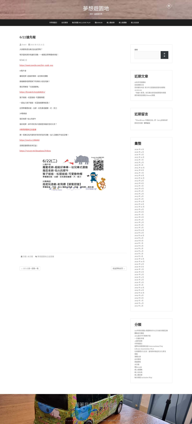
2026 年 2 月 (139, 155)
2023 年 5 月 (139, 191)
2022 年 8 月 (139, 212)
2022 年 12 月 (139, 202)
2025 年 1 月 (139, 165)
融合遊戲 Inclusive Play (81, 23)
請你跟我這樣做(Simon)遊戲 (145, 95)
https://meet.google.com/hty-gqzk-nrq (36, 65)
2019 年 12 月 (139, 288)
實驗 (136, 354)
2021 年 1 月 (139, 256)
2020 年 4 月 (139, 277)
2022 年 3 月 (139, 225)
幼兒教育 (65, 23)
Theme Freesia (100, 421)
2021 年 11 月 (139, 233)
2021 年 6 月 (139, 246)
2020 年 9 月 (139, 264)
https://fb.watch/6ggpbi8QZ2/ (32, 92)
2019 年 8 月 (139, 298)
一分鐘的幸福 (139, 338)
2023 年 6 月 (139, 189)
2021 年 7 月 (139, 243)
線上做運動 (123, 23)
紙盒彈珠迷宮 (119, 268)
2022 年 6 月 (139, 217)
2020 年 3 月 (139, 280)
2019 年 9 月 (139, 295)
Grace (23, 45)
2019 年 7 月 (139, 301)
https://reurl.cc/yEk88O (29, 140)
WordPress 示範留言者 (144, 120)
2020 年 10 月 (139, 262)
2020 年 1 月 (139, 285)
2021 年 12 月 (139, 230)
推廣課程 (138, 362)
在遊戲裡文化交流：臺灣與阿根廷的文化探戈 (150, 351)
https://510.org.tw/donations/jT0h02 (35, 151)
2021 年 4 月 (139, 251)
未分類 (30, 256)
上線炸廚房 (138, 341)
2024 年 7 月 (139, 173)
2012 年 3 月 (139, 306)
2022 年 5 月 (139, 220)
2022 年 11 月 (139, 204)
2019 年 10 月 (139, 293)
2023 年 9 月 (139, 181)
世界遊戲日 (53, 23)
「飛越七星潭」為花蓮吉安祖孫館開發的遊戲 (150, 93)
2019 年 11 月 (139, 290)
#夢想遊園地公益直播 (28, 129)
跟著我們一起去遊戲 (96, 405)
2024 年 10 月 (139, 168)
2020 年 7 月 (139, 269)
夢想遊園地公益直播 (45, 256)
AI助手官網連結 (140, 82)
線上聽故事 (111, 23)
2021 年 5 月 (139, 248)
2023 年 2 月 (139, 199)
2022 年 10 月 (139, 207)
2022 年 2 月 (139, 228)
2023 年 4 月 (139, 194)
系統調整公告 (139, 85)
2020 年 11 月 (139, 259)
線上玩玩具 (135, 23)
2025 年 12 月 (139, 157)
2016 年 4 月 (139, 303)
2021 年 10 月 (139, 235)
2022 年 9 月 (139, 209)
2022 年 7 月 (139, 215)
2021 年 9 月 (139, 238)
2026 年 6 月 (139, 149)
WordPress (122, 421)
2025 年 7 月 (139, 160)
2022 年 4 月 (139, 222)
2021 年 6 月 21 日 (37, 45)
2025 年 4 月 (139, 162)
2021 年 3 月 (139, 254)
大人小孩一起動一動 (30, 268)
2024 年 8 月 (139, 170)
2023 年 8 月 (139, 183)
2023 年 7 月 (139, 186)
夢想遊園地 (96, 8)
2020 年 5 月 (139, 275)
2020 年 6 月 (139, 272)
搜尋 (136, 50)
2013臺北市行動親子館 (143, 336)
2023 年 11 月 (139, 175)
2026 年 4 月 (139, 152)
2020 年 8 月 (139, 267)
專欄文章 (138, 357)
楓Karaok (98, 23)
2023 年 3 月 (139, 196)
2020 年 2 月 (139, 282)
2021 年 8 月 (139, 241)
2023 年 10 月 (139, 178)
